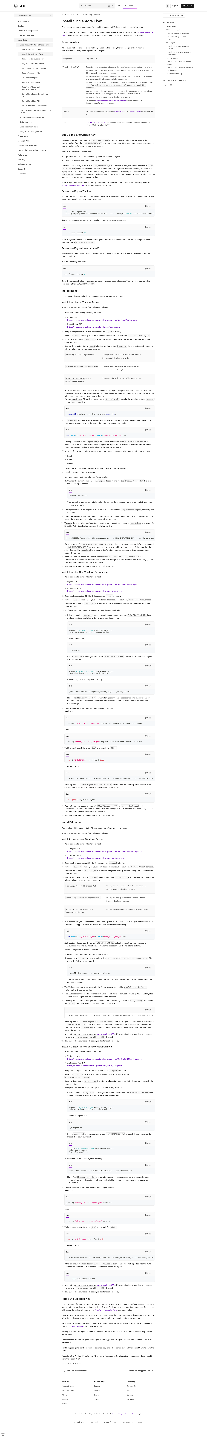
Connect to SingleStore (28, 31)
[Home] (19, 6)
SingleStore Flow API (31, 101)
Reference (22, 155)
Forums (97, 1386)
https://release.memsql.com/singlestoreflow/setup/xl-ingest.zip (95, 858)
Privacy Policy (117, 1414)
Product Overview (68, 1386)
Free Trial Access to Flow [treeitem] (32, 49)
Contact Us (131, 1386)
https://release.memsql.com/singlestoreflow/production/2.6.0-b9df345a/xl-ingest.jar (104, 851)
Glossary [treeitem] (22, 174)
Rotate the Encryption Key (73, 185)
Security (21, 159)
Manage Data (24, 141)
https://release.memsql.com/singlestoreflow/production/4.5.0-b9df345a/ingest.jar (103, 320)
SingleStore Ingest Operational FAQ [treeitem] (35, 95)
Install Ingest (171, 43)
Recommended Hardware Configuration (110, 101)
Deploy (21, 26)
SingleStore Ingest (30, 77)
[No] (171, 85)
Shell (64, 206)
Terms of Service (131, 1414)
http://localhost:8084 (106, 1034)
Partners (130, 1399)
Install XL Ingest (172, 58)
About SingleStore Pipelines (32, 117)
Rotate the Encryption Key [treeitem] (33, 59)
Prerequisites (171, 26)
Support (21, 169)
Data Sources (26, 122)
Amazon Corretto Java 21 (96, 122)
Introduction (23, 21)
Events (97, 1395)
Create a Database (26, 35)
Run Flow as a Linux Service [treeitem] (34, 68)
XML (67, 408)
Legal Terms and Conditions (131, 1422)
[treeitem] (33, 21)
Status (64, 1404)
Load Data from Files (29, 127)
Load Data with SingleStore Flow (34, 45)
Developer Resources (27, 145)
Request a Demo (68, 1390)
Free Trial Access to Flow (106, 1310)
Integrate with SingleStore (31, 131)
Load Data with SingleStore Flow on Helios (35, 111)
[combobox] (167, 6)
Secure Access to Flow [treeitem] (31, 73)
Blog (128, 1390)
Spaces (97, 1390)
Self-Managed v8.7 (69, 15)
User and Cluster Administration (32, 150)
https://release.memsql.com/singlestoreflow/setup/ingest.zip (94, 327)
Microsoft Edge (135, 112)
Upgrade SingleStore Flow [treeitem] (33, 63)
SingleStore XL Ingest (31, 82)
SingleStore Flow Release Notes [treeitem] (35, 106)
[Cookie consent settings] (3, 1435)
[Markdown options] (165, 15)
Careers (130, 1395)
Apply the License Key (174, 74)
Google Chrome (120, 112)
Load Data (22, 40)
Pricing (64, 1395)
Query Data (23, 136)
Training (97, 1399)
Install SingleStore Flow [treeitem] (32, 54)
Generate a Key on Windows (178, 33)
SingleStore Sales (76, 1326)
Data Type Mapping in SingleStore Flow (31, 88)
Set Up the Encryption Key (175, 30)
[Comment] (176, 85)
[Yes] (165, 85)
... (79, 15)
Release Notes (24, 164)
